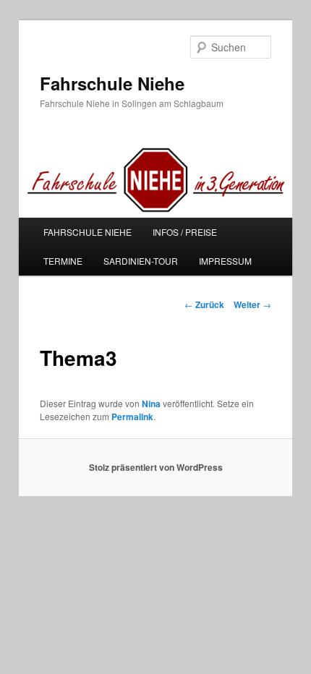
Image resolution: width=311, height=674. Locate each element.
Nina (151, 403)
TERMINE (62, 261)
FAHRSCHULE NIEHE (87, 232)
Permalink (132, 416)
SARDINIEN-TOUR (140, 261)
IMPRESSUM (225, 261)
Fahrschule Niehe (112, 83)
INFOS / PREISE (185, 232)
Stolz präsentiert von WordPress (156, 467)
